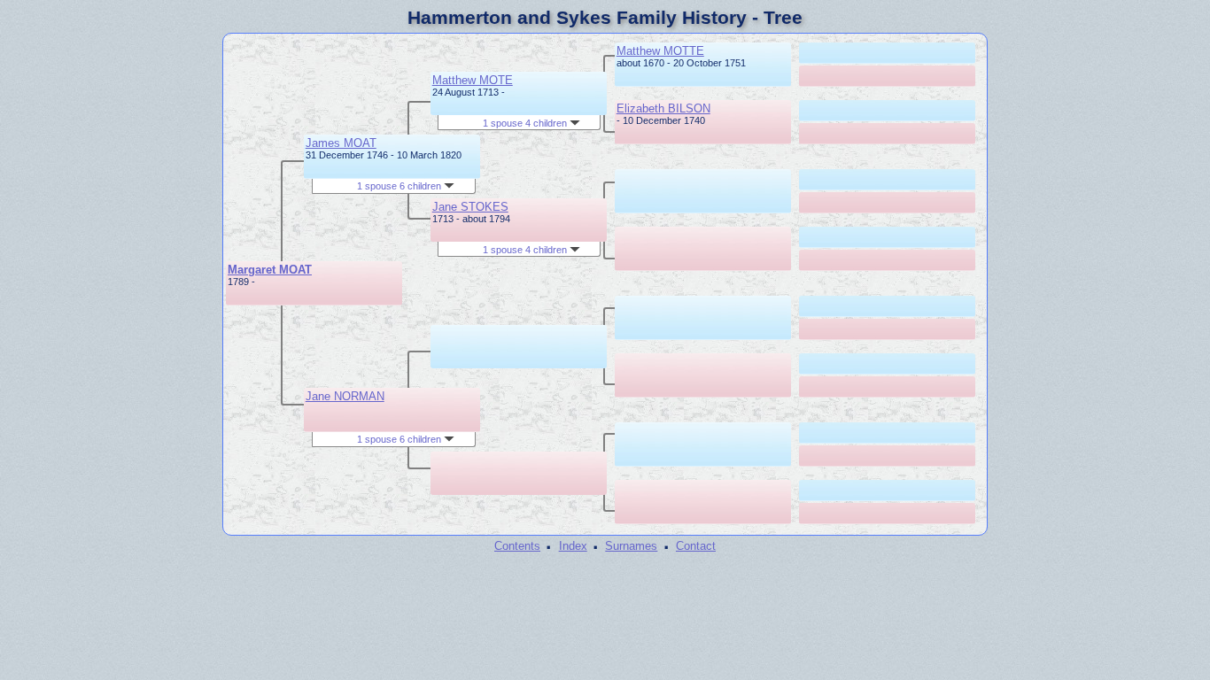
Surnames (631, 545)
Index (573, 545)
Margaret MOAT (270, 269)
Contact (696, 545)
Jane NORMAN (345, 396)
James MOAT (341, 143)
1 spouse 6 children (400, 186)
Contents (517, 545)
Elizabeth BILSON (663, 108)
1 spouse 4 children (526, 123)
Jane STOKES (470, 206)
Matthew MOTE (472, 80)
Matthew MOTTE (660, 51)
